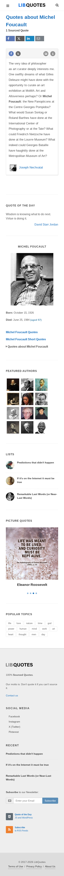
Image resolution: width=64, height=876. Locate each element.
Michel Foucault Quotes (22, 332)
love (19, 623)
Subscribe (50, 800)
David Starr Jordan (46, 224)
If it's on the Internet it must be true (27, 764)
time (40, 623)
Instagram (14, 721)
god (49, 623)
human (23, 628)
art (53, 628)
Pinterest (14, 731)
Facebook (14, 716)
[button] (57, 4)
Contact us (12, 695)
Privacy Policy (34, 866)
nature (29, 623)
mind (34, 628)
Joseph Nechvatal (31, 167)
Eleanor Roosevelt (32, 585)
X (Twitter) (14, 726)
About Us (50, 866)
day (43, 634)
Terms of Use (15, 866)
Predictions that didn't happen (35, 462)
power (11, 628)
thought (22, 634)
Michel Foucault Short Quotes (26, 339)
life (9, 623)
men (34, 634)
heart (10, 634)
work (44, 628)
